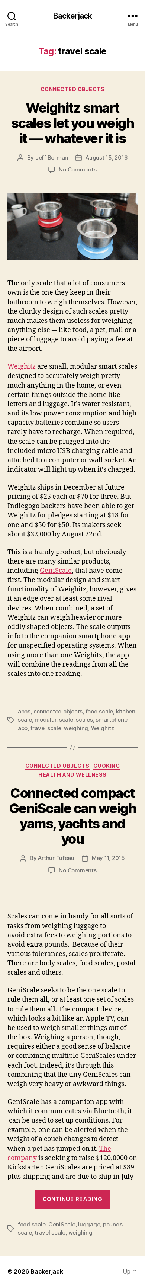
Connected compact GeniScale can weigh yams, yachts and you (72, 816)
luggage (89, 1224)
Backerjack (72, 16)
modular (45, 719)
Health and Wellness (72, 774)
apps (24, 711)
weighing (76, 728)
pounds (112, 1224)
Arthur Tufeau (56, 857)
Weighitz (21, 366)
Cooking (106, 766)
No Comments (77, 169)
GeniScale (56, 571)
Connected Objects (73, 89)
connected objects (58, 711)
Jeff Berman (51, 157)
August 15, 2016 (107, 157)
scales (84, 719)
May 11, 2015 (108, 857)
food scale (99, 711)
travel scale (45, 728)
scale (66, 719)
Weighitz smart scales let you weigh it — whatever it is (72, 123)
